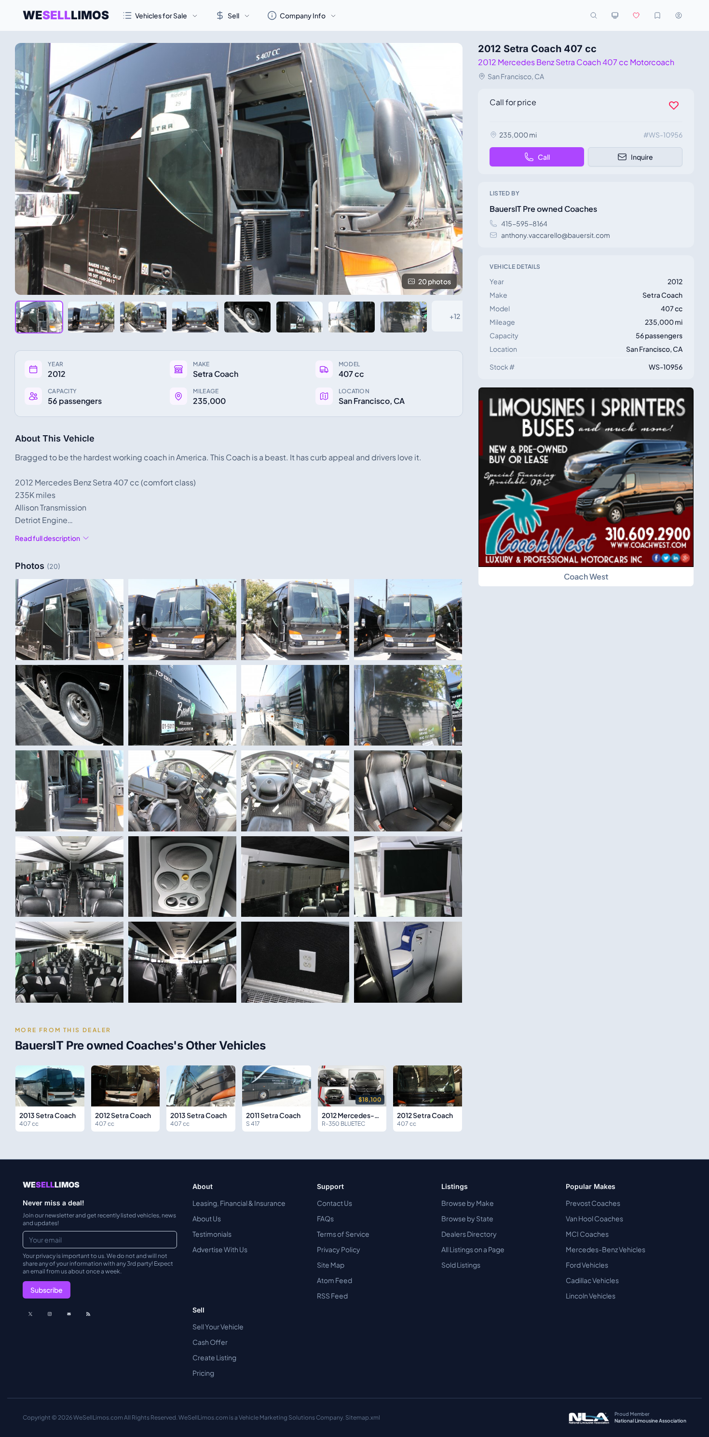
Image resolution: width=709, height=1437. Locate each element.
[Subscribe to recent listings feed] (88, 1314)
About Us (206, 1218)
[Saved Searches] (657, 15)
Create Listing (214, 1357)
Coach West (586, 576)
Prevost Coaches (593, 1203)
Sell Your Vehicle (218, 1326)
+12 (455, 316)
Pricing (203, 1372)
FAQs (325, 1218)
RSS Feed (332, 1295)
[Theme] (615, 15)
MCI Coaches (587, 1234)
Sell (233, 15)
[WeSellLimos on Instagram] (49, 1314)
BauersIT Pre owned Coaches (543, 209)
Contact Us (334, 1203)
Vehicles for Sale (161, 15)
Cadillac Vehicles (592, 1280)
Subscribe (46, 1289)
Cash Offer (210, 1342)
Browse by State (467, 1218)
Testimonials (212, 1234)
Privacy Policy (338, 1249)
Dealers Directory (469, 1234)
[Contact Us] (69, 1314)
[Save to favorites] (673, 105)
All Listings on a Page (472, 1249)
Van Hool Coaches (594, 1218)
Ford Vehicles (587, 1264)
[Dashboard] (678, 15)
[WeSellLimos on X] (30, 1314)
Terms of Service (343, 1234)
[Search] (593, 15)
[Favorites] (636, 15)
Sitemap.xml (362, 1417)
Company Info (303, 15)
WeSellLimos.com (98, 1417)
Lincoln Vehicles (590, 1295)
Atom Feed (334, 1280)
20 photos (434, 281)
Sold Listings (460, 1264)
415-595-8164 (524, 223)
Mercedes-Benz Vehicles (605, 1249)
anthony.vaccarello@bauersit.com (555, 235)
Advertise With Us (219, 1249)
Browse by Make (467, 1203)
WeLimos (66, 15)
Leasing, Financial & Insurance (239, 1203)
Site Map (330, 1264)
